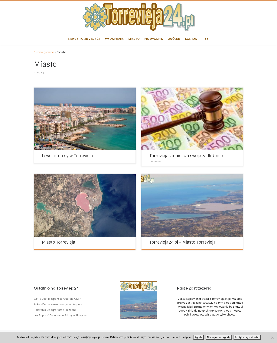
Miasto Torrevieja (58, 242)
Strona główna (44, 52)
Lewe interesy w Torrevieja (67, 156)
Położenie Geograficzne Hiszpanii (55, 310)
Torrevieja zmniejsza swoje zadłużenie (186, 156)
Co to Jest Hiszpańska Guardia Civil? (57, 299)
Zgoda (198, 337)
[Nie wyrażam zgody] (272, 337)
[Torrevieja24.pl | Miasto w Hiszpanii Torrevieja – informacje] (138, 16)
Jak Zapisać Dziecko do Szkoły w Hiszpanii (60, 315)
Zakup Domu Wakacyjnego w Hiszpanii (58, 304)
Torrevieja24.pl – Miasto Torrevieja (182, 242)
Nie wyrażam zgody (218, 337)
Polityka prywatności (247, 337)
